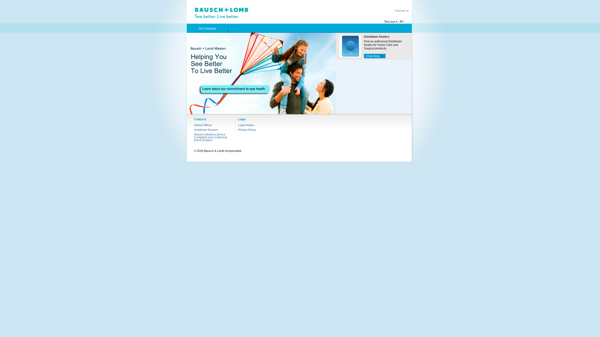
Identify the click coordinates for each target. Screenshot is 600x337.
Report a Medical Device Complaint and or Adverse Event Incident (210, 137)
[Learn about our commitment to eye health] (261, 73)
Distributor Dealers (206, 130)
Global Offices (203, 125)
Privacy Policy (247, 130)
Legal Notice (246, 125)
